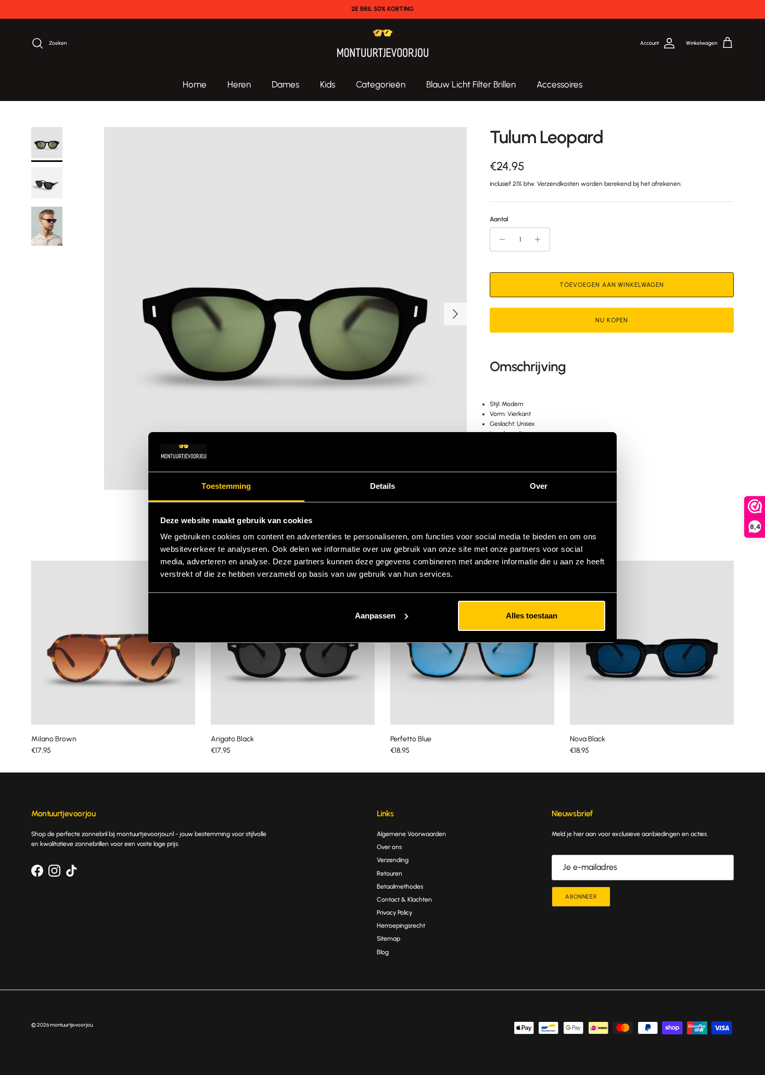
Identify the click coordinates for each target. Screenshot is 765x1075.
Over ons (389, 847)
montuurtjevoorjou (71, 1024)
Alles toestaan (531, 615)
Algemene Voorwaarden (411, 834)
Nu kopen (611, 320)
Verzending (393, 860)
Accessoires (559, 84)
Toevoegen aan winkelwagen (611, 284)
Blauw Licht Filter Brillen (471, 84)
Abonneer (581, 896)
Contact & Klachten (404, 899)
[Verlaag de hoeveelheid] (499, 239)
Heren (239, 84)
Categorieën (380, 84)
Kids (327, 84)
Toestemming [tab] (226, 486)
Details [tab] (383, 486)
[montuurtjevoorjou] (383, 43)
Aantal (499, 219)
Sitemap (388, 938)
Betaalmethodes (400, 886)
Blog (383, 952)
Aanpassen (375, 615)
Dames (285, 84)
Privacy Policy (394, 912)
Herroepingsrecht (401, 925)
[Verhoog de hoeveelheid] (540, 239)
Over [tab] (538, 486)
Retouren (389, 873)
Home (195, 84)
